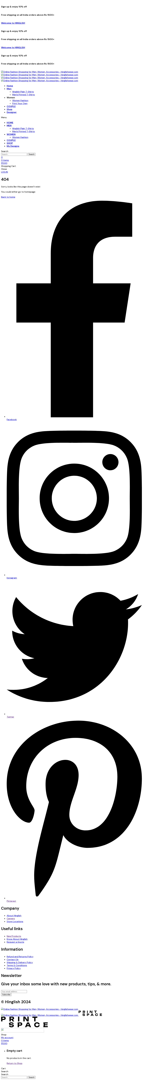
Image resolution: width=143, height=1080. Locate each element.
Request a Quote (15, 942)
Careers (11, 918)
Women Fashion (20, 100)
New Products (14, 936)
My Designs (13, 146)
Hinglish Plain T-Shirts (23, 91)
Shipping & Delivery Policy (20, 962)
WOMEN (11, 134)
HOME (10, 122)
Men (9, 88)
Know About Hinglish (17, 939)
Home (10, 85)
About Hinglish (14, 915)
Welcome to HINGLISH (13, 23)
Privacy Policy (14, 968)
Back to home (8, 197)
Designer (12, 112)
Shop (9, 109)
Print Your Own (19, 103)
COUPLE (11, 106)
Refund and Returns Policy (20, 956)
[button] (4, 171)
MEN (9, 125)
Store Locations (15, 921)
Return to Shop (14, 1063)
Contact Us (12, 959)
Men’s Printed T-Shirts (23, 94)
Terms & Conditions (17, 965)
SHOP (10, 143)
